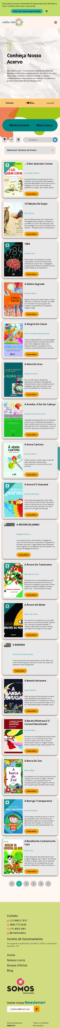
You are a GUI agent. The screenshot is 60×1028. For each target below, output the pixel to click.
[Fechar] (46, 11)
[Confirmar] (11, 139)
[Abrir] (56, 22)
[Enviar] (37, 1009)
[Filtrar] (4, 139)
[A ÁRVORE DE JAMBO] (9, 540)
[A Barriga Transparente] (13, 816)
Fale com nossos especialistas (26, 11)
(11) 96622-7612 (18, 920)
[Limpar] (18, 139)
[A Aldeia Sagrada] (13, 299)
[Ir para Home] (12, 22)
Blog (10, 970)
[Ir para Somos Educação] (20, 986)
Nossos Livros (16, 960)
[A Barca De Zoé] (13, 776)
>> (48, 883)
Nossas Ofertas (17, 965)
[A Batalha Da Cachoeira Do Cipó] (13, 856)
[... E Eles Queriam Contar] (13, 179)
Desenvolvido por (14, 1024)
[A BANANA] (7, 658)
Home (11, 955)
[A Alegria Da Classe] (13, 339)
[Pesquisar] (55, 139)
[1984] (13, 259)
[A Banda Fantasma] (13, 696)
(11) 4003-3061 (18, 928)
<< (12, 883)
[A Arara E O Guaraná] (13, 500)
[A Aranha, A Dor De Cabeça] (13, 420)
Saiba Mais (31, 194)
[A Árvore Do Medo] (13, 620)
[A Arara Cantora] (13, 460)
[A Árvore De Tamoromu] (13, 580)
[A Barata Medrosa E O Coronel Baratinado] (13, 736)
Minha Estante (19, 125)
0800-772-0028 (18, 924)
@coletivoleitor (18, 932)
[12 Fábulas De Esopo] (13, 219)
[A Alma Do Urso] (13, 380)
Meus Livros (44, 125)
